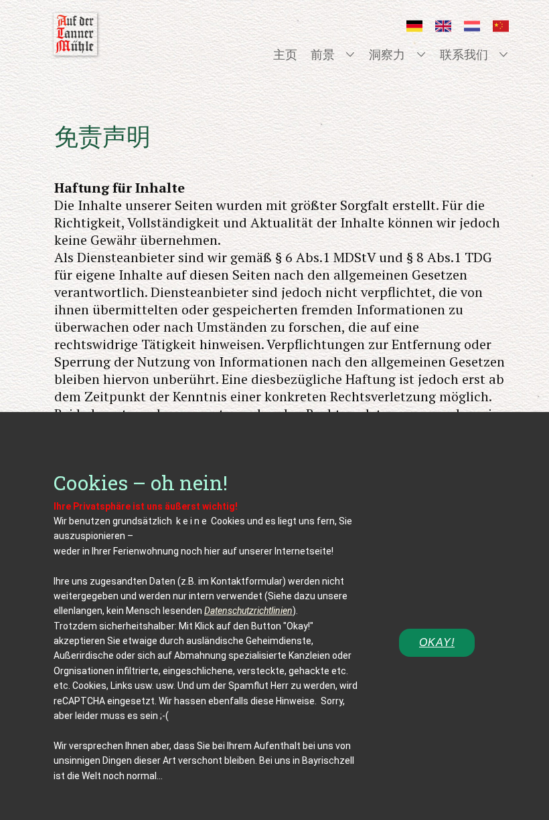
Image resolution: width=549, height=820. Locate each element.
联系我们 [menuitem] (464, 54)
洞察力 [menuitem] (387, 54)
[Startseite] (75, 34)
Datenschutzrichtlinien (248, 610)
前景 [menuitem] (323, 54)
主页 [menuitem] (285, 54)
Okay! (437, 642)
